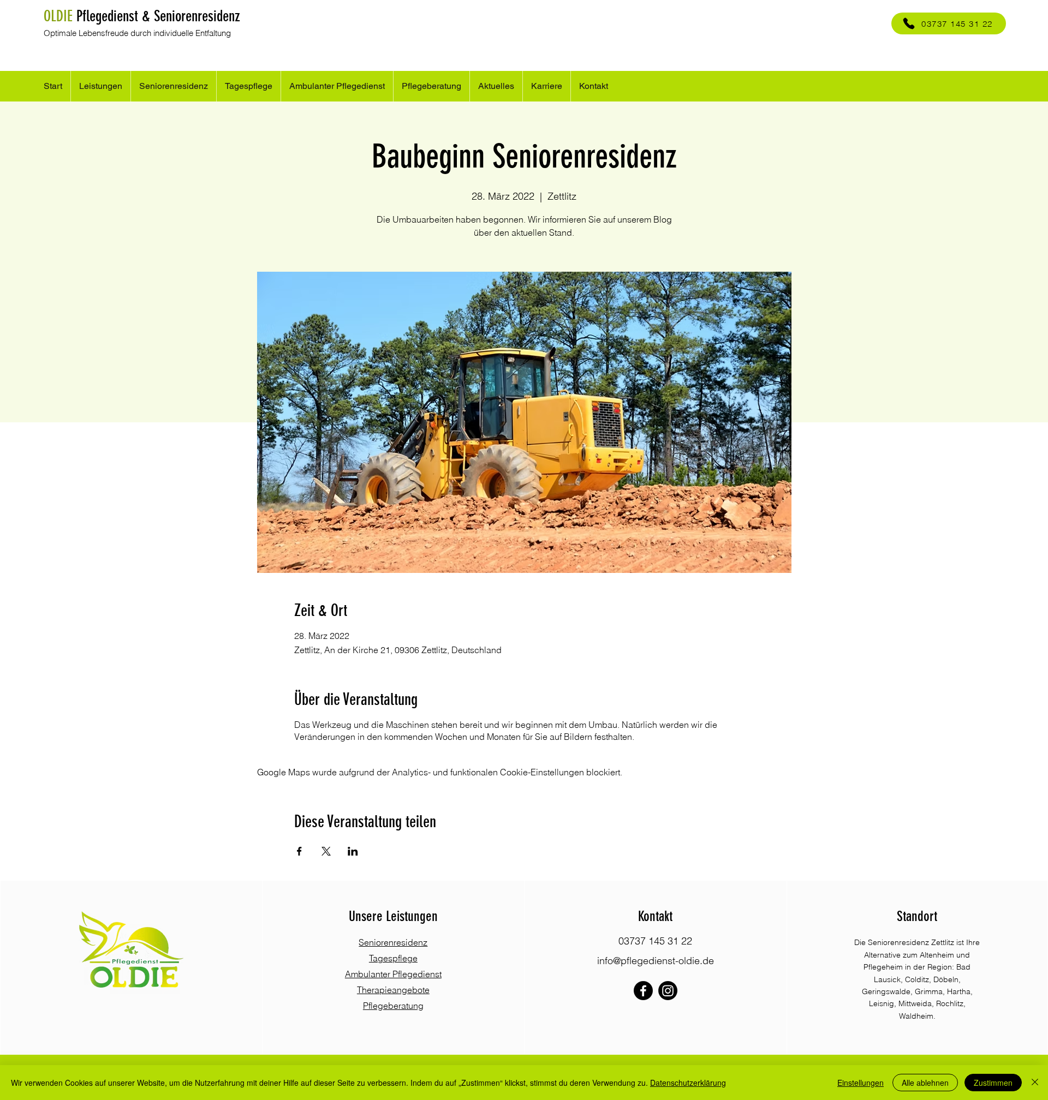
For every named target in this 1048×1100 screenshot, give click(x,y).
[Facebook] (643, 990)
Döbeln (945, 979)
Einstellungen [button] (860, 1082)
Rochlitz (949, 1003)
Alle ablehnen (925, 1082)
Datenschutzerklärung (688, 1082)
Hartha (958, 991)
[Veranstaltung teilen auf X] (326, 851)
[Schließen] (1034, 1082)
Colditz (917, 979)
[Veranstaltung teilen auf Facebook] (299, 851)
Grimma (929, 991)
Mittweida (915, 1003)
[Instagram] (667, 990)
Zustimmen (993, 1082)
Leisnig (881, 1003)
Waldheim (916, 1016)
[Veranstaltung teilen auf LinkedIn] (353, 851)
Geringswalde (886, 991)
